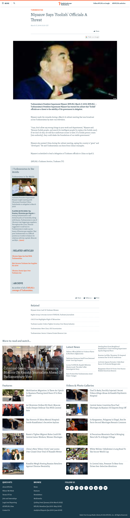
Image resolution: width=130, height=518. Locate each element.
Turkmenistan (37, 10)
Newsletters (38, 495)
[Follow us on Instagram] (77, 488)
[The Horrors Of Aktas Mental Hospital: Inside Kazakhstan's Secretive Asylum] (13, 425)
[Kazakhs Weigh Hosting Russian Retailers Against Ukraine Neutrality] (13, 468)
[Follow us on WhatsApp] (101, 488)
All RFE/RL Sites (8, 506)
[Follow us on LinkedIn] (96, 488)
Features (37, 491)
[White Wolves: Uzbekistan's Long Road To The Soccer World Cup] (77, 454)
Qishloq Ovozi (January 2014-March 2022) (48, 502)
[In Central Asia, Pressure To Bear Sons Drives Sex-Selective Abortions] (77, 468)
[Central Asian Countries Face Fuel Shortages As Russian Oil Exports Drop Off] (77, 410)
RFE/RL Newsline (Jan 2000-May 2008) (48, 506)
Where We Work (8, 491)
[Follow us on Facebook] (91, 488)
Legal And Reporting (9, 502)
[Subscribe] (105, 488)
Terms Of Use (7, 495)
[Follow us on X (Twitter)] (86, 488)
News (36, 487)
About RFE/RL (7, 487)
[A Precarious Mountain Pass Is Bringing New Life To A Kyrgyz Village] (77, 439)
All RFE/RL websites (119, 3)
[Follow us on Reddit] (72, 488)
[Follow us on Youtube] (67, 488)
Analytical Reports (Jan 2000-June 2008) (48, 510)
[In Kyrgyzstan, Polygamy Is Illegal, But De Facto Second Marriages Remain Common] (77, 425)
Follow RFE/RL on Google (101, 3)
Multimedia (38, 499)
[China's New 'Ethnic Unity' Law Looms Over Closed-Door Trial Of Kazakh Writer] (13, 454)
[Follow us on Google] (81, 488)
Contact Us (6, 510)
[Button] (96, 31)
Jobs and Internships (9, 499)
